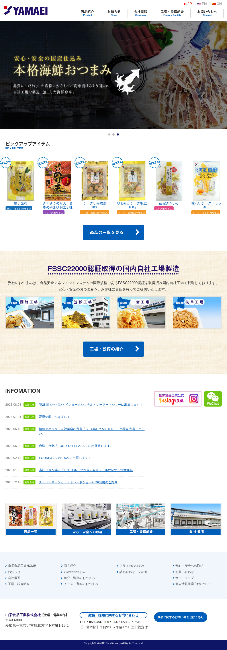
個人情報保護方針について (194, 584)
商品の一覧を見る (106, 232)
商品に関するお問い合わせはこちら (181, 617)
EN (204, 4)
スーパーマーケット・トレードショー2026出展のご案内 (78, 482)
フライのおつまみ (131, 565)
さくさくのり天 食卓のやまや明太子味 (58, 205)
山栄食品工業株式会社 (25, 10)
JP (190, 4)
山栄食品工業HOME (22, 565)
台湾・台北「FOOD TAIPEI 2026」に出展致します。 (76, 446)
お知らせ (114, 13)
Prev (5, 75)
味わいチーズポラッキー (206, 205)
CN (219, 4)
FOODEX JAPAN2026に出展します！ (65, 458)
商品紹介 (87, 13)
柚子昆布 (20, 203)
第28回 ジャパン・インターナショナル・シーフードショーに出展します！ (91, 404)
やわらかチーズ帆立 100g (133, 205)
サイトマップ (184, 578)
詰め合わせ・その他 (133, 572)
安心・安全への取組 (189, 565)
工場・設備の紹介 (106, 349)
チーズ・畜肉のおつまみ (81, 584)
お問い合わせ (207, 13)
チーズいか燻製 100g (96, 205)
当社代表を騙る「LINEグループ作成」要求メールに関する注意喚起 (86, 470)
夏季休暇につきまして (54, 417)
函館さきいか (169, 203)
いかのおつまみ (75, 572)
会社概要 (14, 578)
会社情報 (140, 13)
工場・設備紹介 (172, 13)
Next (221, 75)
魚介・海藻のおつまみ (79, 578)
